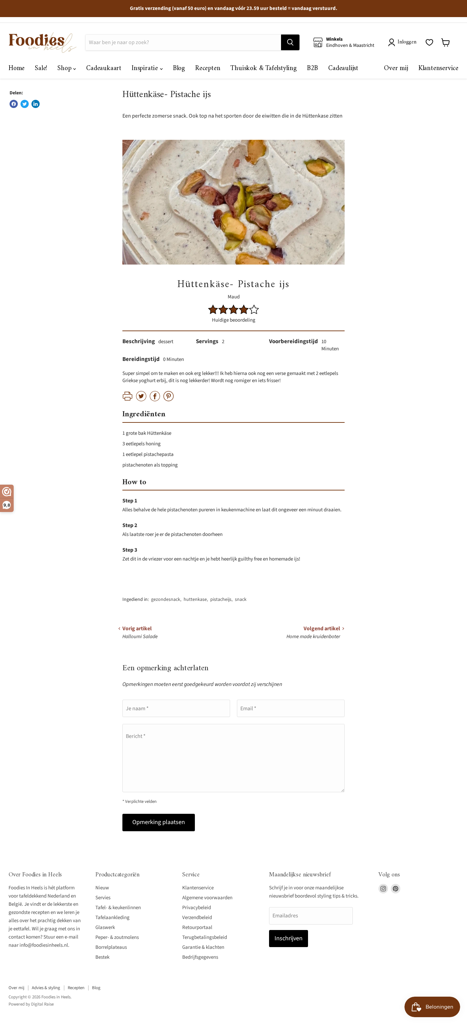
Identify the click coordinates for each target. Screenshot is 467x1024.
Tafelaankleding (112, 917)
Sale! (41, 69)
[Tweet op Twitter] (25, 104)
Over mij (396, 69)
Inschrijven (289, 938)
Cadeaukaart (103, 69)
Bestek (102, 957)
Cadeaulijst (343, 69)
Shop (65, 69)
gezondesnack (165, 599)
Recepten (207, 69)
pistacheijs (220, 599)
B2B (312, 69)
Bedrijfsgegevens (200, 957)
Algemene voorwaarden (207, 897)
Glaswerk (105, 927)
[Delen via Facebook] (14, 104)
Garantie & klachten (203, 947)
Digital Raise (42, 1004)
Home (17, 69)
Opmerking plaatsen (158, 822)
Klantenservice (438, 69)
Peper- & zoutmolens (117, 937)
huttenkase (195, 599)
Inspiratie (146, 69)
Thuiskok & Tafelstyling (263, 69)
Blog (179, 69)
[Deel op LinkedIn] (35, 104)
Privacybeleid (196, 907)
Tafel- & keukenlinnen (118, 907)
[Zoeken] (290, 42)
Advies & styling (46, 988)
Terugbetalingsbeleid (204, 937)
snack (240, 599)
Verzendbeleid (197, 917)
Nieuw (102, 887)
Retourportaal (197, 927)
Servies (102, 897)
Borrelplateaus (111, 947)
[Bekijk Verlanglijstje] (429, 42)
